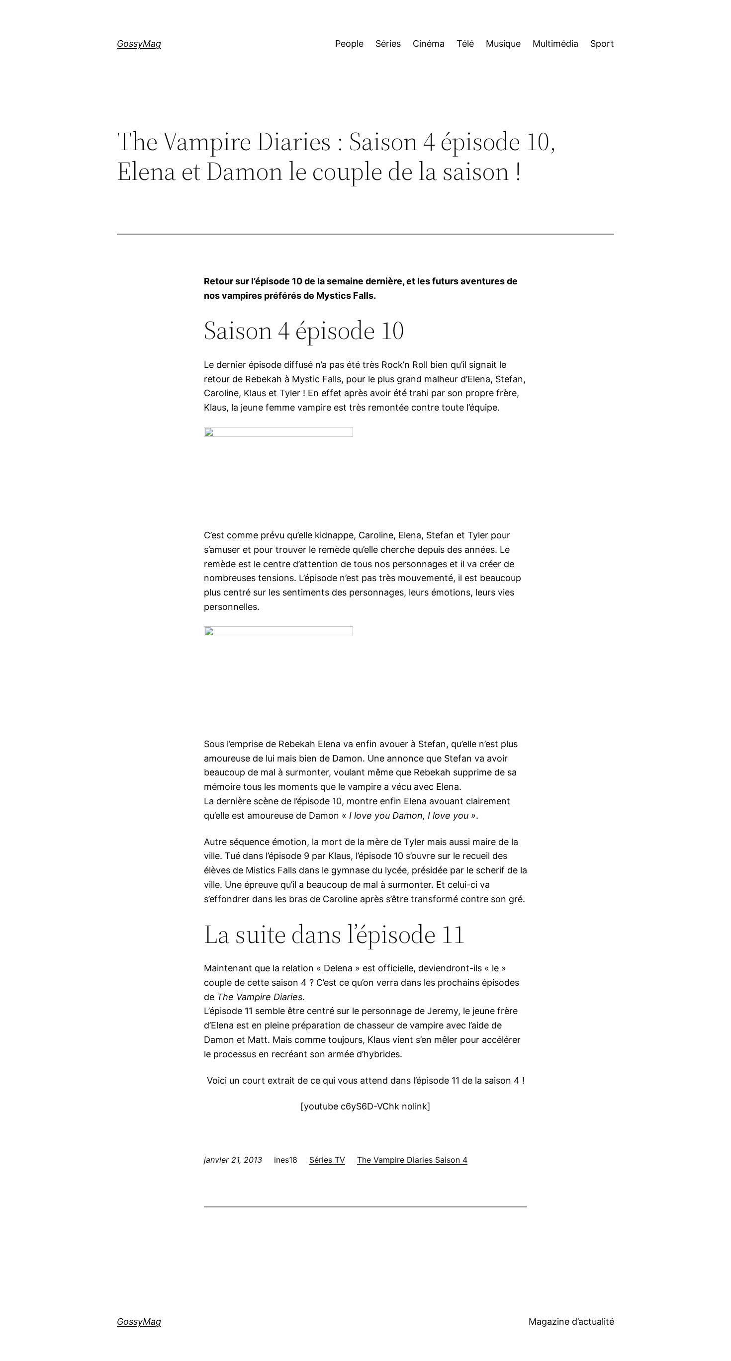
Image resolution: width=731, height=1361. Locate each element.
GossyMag (139, 43)
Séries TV (327, 1160)
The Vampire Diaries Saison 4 (412, 1160)
